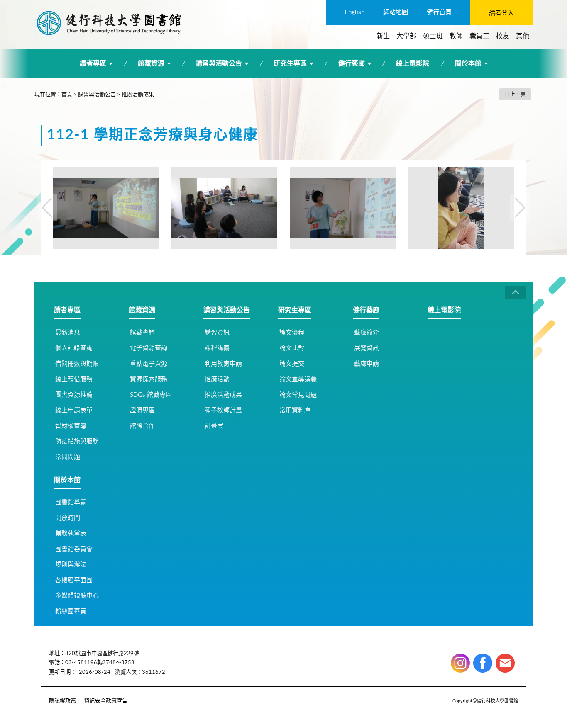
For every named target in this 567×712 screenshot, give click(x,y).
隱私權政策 (62, 701)
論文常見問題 (298, 395)
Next (520, 207)
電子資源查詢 (148, 348)
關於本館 (468, 63)
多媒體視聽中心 (77, 596)
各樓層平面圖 (74, 580)
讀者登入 (501, 13)
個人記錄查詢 (74, 348)
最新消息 (67, 333)
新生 (383, 36)
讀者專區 (93, 63)
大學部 (406, 36)
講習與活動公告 (219, 63)
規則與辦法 (70, 564)
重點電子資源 (148, 364)
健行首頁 (439, 12)
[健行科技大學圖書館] (109, 23)
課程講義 (217, 348)
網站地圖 (395, 12)
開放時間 (67, 518)
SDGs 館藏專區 (151, 395)
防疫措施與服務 (77, 441)
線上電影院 (412, 63)
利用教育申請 (223, 364)
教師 (456, 36)
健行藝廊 (351, 63)
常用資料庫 (294, 410)
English (354, 12)
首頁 (66, 94)
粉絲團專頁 (70, 611)
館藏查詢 (142, 333)
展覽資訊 (366, 348)
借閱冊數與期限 (77, 364)
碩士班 (433, 36)
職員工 (479, 36)
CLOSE (515, 292)
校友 (502, 36)
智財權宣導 (70, 426)
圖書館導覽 (70, 502)
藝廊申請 (366, 364)
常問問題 (67, 457)
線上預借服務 (74, 379)
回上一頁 (515, 94)
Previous (47, 207)
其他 (522, 36)
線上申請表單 (74, 410)
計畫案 (214, 426)
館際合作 (142, 426)
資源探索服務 (148, 379)
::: (238, 6)
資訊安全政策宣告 (105, 701)
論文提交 (291, 364)
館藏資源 (151, 63)
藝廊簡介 (366, 333)
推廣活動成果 (138, 94)
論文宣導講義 (298, 379)
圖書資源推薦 (74, 395)
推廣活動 (217, 379)
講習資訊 (217, 333)
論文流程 (291, 333)
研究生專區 (290, 63)
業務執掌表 (70, 533)
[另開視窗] (460, 663)
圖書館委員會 (74, 549)
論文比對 (291, 348)
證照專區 (142, 410)
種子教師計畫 (223, 410)
